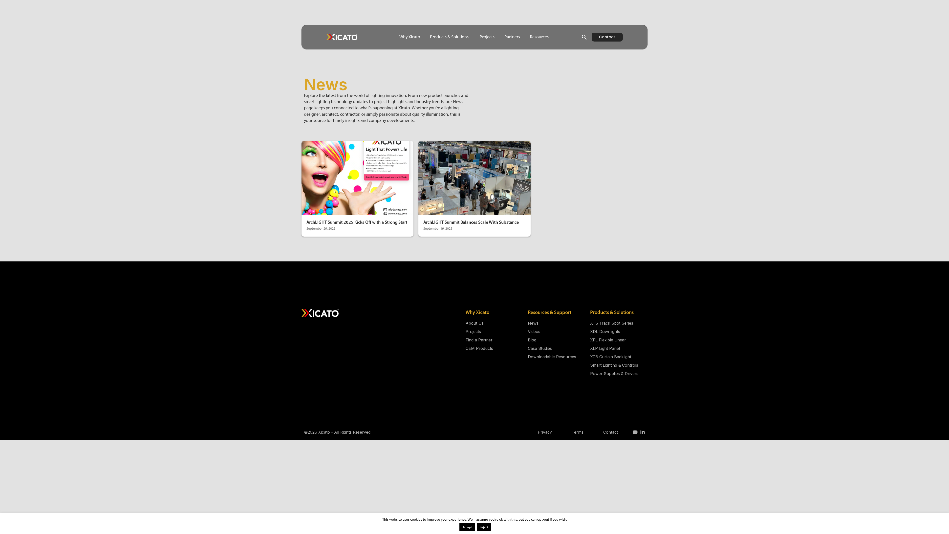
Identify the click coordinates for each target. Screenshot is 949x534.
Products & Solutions (612, 312)
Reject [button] (484, 527)
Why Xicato (477, 312)
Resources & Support (549, 312)
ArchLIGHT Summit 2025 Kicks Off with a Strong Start (356, 222)
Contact (610, 432)
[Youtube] (635, 432)
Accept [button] (467, 527)
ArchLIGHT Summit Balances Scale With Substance (471, 222)
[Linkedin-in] (642, 432)
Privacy (545, 432)
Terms (577, 432)
